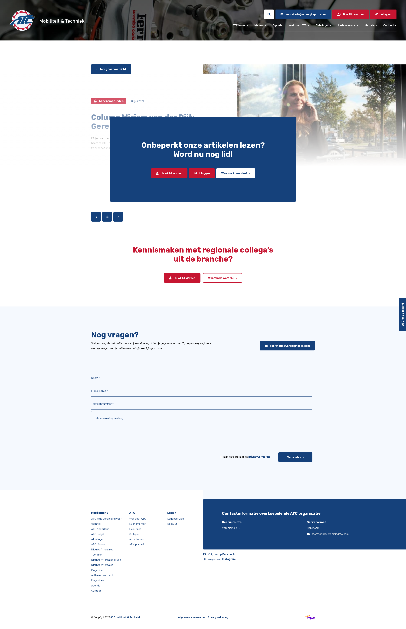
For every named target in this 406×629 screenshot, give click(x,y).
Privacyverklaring (218, 617)
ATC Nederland (100, 529)
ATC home (239, 25)
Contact (388, 25)
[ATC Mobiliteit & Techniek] (72, 20)
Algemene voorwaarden (192, 617)
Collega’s (134, 534)
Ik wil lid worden (171, 173)
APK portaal (136, 544)
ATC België (97, 534)
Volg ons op (221, 554)
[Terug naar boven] (402, 625)
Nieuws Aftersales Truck (106, 559)
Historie (369, 25)
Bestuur (172, 523)
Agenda (277, 25)
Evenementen (137, 523)
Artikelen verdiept (102, 575)
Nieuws (259, 25)
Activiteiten (136, 539)
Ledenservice (347, 25)
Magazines (97, 580)
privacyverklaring (259, 456)
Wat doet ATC (298, 25)
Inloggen (204, 173)
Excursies (135, 529)
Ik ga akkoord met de (246, 456)
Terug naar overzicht (112, 69)
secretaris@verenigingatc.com (289, 345)
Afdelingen (322, 25)
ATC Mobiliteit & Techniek (125, 617)
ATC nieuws (98, 544)
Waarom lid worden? (234, 173)
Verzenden (294, 457)
